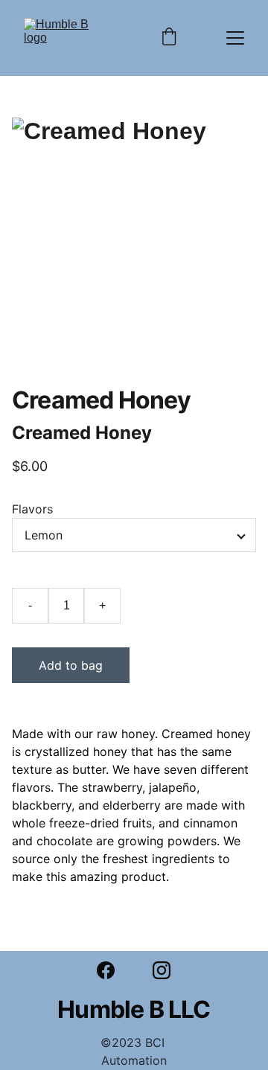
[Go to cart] (169, 38)
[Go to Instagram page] (161, 970)
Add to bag (71, 665)
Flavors (32, 509)
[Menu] (235, 38)
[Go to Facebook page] (113, 970)
